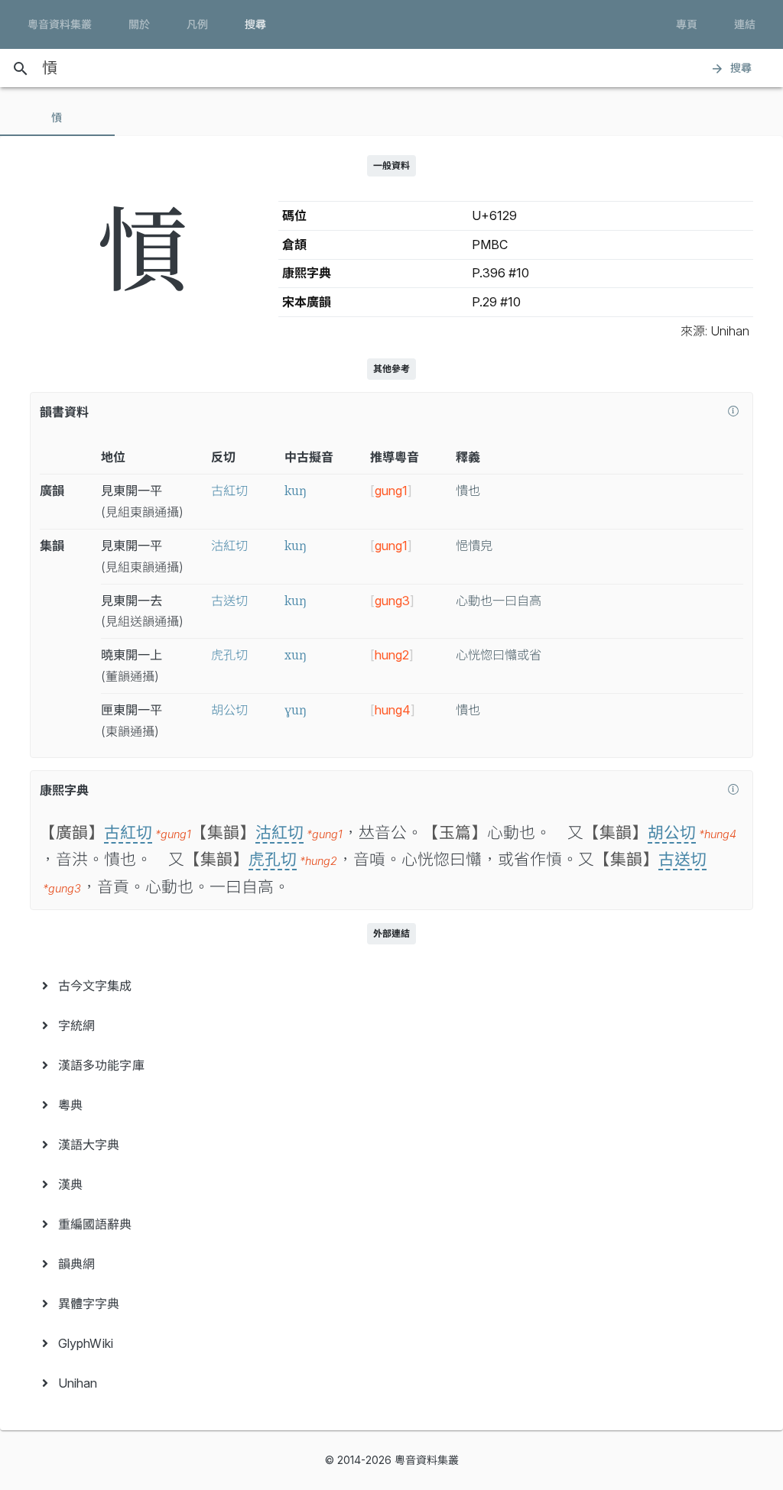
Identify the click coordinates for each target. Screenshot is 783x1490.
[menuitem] (391, 986)
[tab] (57, 117)
